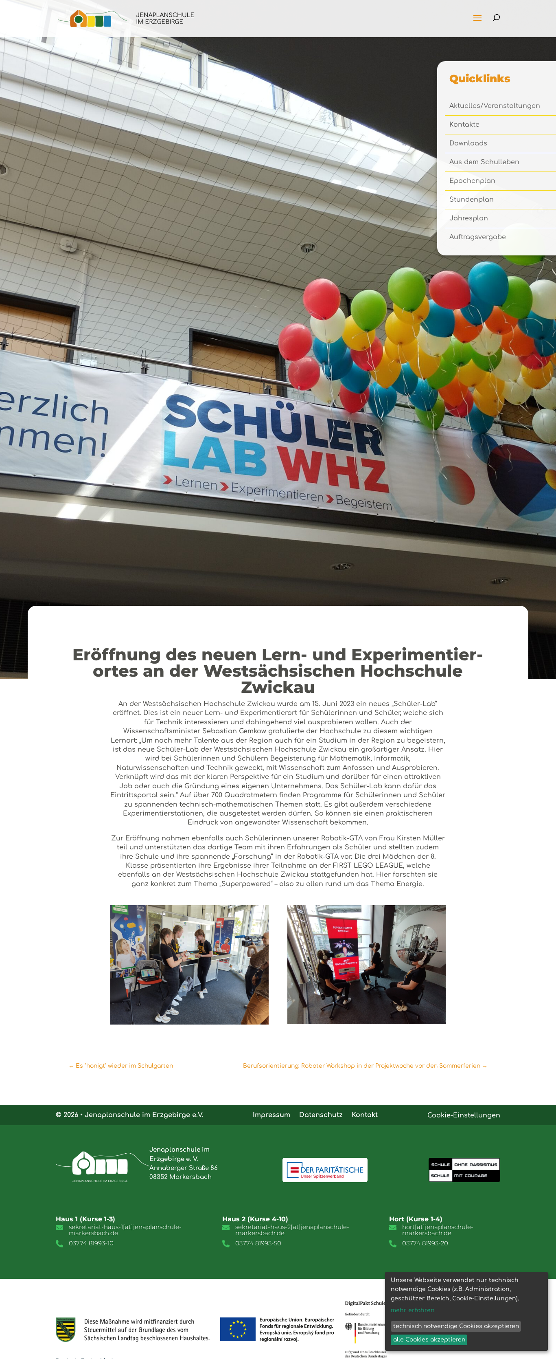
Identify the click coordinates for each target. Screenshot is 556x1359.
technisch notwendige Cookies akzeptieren (456, 1326)
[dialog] (466, 1311)
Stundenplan (471, 200)
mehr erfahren (413, 1310)
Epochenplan (472, 181)
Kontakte (464, 125)
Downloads (468, 144)
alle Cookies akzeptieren (429, 1340)
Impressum (271, 1114)
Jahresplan (468, 219)
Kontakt (365, 1114)
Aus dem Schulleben (484, 162)
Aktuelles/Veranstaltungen (494, 106)
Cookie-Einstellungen (463, 1115)
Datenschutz (321, 1114)
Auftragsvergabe (477, 237)
